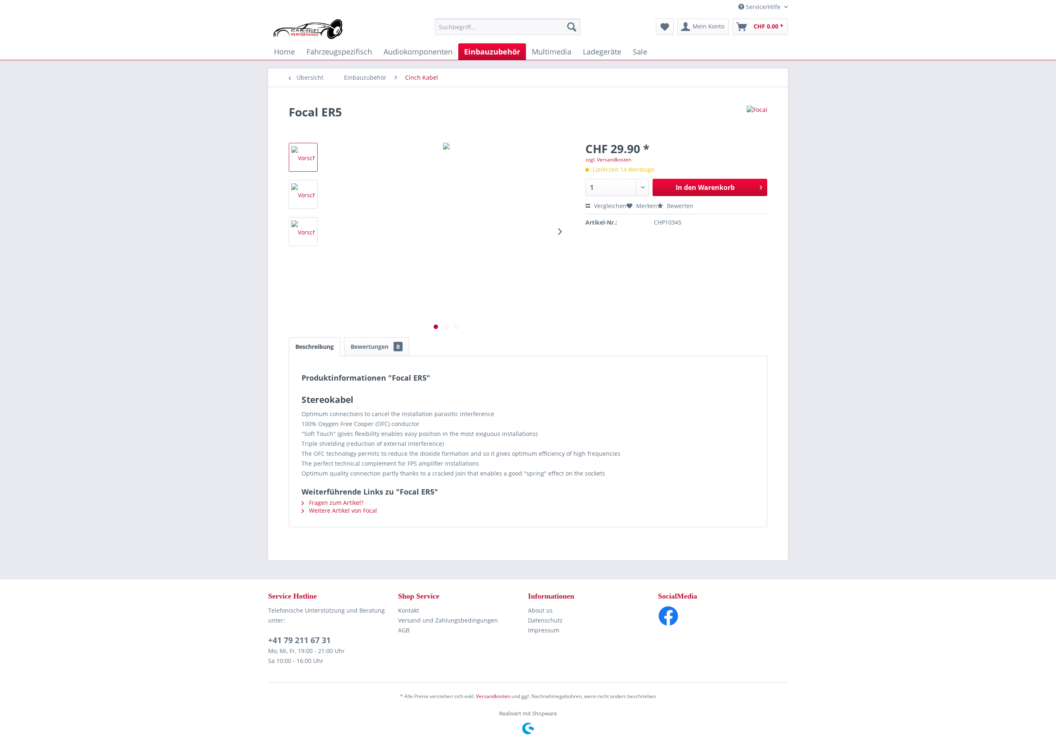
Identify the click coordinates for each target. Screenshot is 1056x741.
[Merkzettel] (665, 27)
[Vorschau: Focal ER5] (303, 157)
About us (540, 610)
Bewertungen (375, 346)
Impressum (543, 630)
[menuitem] (507, 27)
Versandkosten (493, 696)
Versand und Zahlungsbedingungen (448, 620)
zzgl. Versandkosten (608, 159)
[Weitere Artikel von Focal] (757, 120)
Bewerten (679, 206)
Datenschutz (545, 620)
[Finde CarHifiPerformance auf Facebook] (723, 616)
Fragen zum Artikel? (335, 503)
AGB (404, 630)
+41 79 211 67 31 (299, 640)
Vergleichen (609, 206)
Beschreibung (314, 346)
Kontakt (408, 610)
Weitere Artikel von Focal (342, 510)
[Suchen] (571, 27)
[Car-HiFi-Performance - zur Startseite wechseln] (308, 29)
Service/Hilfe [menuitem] (763, 7)
